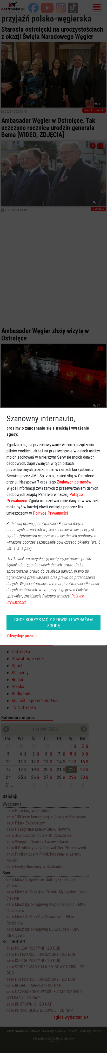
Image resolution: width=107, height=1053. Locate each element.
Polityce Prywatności (50, 513)
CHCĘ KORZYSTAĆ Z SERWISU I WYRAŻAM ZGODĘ (53, 622)
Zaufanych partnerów (74, 482)
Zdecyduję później (21, 635)
